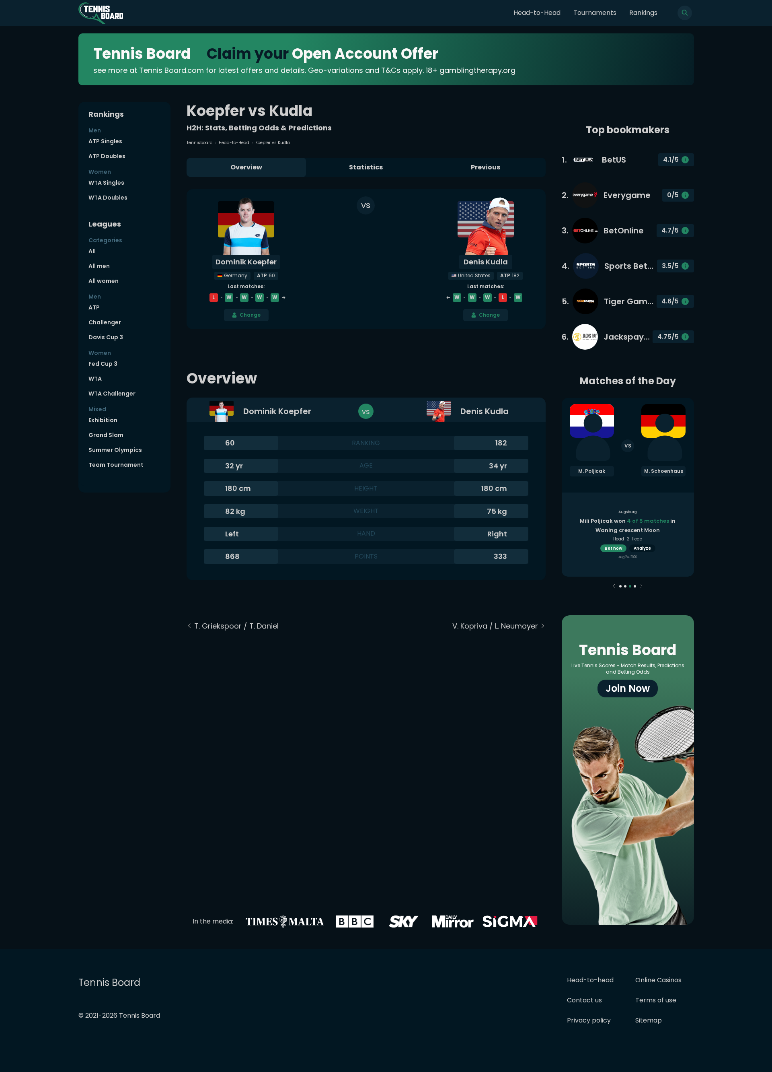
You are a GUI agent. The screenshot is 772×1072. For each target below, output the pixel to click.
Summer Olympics (115, 450)
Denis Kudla (486, 262)
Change (250, 314)
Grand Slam (105, 435)
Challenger (104, 322)
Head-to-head (590, 980)
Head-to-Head (537, 12)
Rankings (643, 12)
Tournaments (594, 12)
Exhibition (102, 420)
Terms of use (655, 1000)
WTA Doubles (107, 198)
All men (99, 266)
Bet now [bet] (613, 548)
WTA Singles (106, 183)
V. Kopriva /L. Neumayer (495, 626)
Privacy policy (589, 1020)
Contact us (584, 1000)
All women (103, 281)
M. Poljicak (591, 471)
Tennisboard (200, 143)
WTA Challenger (112, 394)
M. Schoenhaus (663, 471)
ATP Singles (105, 141)
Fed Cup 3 (102, 364)
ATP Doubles (106, 156)
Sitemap (648, 1020)
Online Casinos (658, 980)
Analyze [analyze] (642, 548)
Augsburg (627, 511)
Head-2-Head (628, 539)
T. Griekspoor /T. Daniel (236, 626)
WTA (95, 379)
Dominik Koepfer (246, 262)
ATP (94, 307)
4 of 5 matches (648, 521)
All (92, 251)
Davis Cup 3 (105, 337)
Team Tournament (116, 465)
